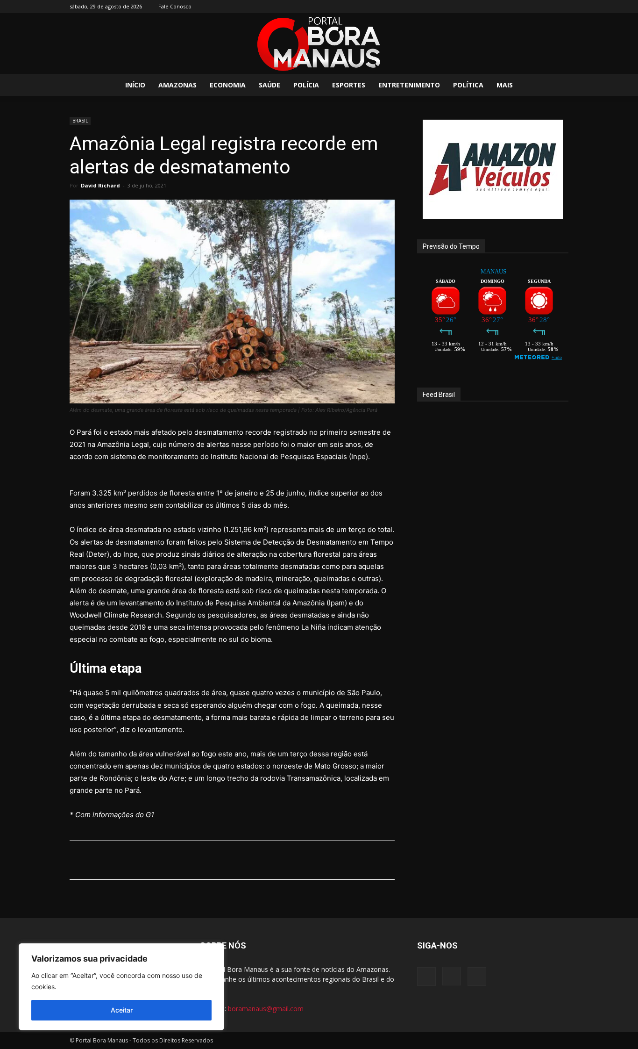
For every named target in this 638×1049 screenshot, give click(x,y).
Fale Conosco (174, 6)
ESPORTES (348, 84)
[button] (557, 85)
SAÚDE (269, 84)
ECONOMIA (228, 84)
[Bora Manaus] (319, 43)
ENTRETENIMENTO (409, 84)
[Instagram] (546, 6)
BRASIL (80, 120)
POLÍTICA (468, 84)
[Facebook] (531, 6)
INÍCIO (135, 84)
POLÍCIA (306, 84)
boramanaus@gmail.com (266, 1008)
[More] (310, 860)
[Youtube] (561, 6)
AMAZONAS (177, 84)
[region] (121, 986)
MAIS (504, 84)
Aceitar (122, 1010)
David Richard (100, 185)
